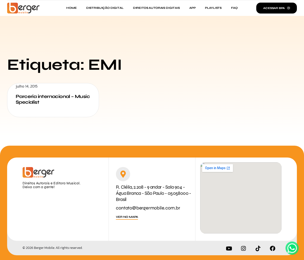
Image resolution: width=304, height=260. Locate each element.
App (192, 7)
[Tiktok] (257, 248)
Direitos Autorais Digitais (156, 7)
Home (71, 7)
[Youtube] (228, 248)
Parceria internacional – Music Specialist (53, 99)
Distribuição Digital (105, 7)
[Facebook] (272, 248)
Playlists (213, 7)
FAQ (234, 7)
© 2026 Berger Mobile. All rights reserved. (52, 247)
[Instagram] (243, 248)
